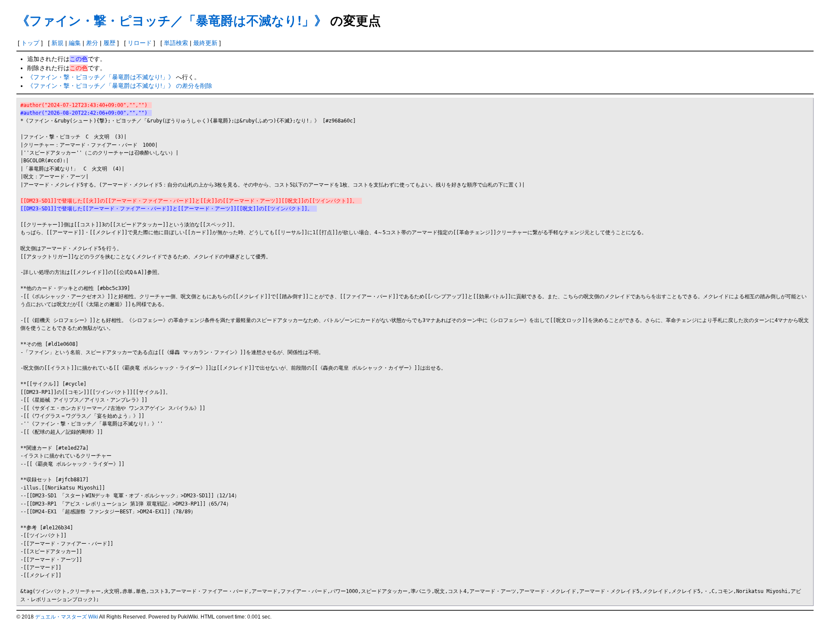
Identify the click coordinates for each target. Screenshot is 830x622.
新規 (57, 42)
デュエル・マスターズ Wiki (66, 616)
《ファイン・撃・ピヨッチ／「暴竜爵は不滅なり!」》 (172, 20)
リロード (140, 42)
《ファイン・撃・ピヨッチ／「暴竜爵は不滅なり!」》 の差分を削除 (119, 85)
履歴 (109, 42)
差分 (92, 42)
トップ (30, 42)
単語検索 (176, 42)
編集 (75, 42)
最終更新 (205, 42)
